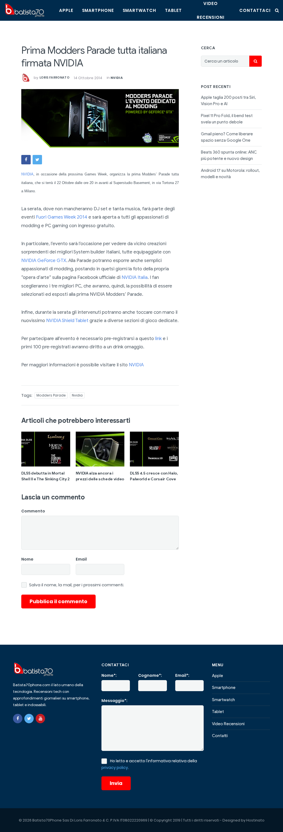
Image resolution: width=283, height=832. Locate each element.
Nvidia (117, 78)
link (158, 338)
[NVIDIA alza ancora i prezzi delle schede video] (100, 449)
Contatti (220, 735)
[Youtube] (40, 718)
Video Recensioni (228, 723)
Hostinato (255, 820)
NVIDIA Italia (135, 277)
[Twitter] (29, 718)
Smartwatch (139, 10)
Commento (33, 511)
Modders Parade (51, 395)
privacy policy (114, 767)
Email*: (182, 675)
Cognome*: (150, 675)
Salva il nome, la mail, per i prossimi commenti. (76, 585)
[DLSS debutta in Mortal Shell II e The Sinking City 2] (45, 449)
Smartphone (98, 10)
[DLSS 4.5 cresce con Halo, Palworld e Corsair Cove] (154, 449)
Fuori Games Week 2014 (61, 217)
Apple (66, 10)
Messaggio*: (114, 700)
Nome (27, 559)
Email (81, 559)
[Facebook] (17, 718)
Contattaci (255, 10)
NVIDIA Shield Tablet (67, 320)
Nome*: (109, 675)
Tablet (173, 10)
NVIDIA (27, 174)
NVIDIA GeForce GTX (43, 260)
